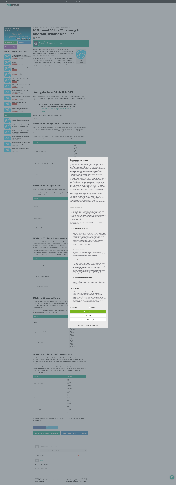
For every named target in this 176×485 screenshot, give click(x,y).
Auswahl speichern (88, 315)
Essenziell (74, 307)
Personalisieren (88, 323)
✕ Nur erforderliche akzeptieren (88, 319)
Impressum (80, 325)
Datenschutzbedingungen (91, 325)
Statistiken (93, 307)
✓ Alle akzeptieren (87, 311)
